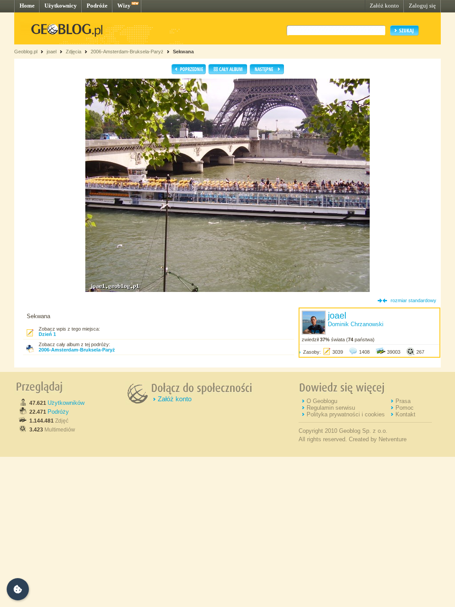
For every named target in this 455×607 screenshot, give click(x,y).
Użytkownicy (60, 5)
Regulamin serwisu (331, 407)
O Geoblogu (322, 401)
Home (27, 5)
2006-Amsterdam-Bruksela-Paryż (127, 51)
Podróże (97, 5)
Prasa (403, 401)
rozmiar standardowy (413, 300)
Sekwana (183, 51)
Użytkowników (66, 402)
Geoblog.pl (25, 51)
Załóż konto (384, 5)
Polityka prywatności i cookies (346, 414)
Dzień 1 (47, 334)
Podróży (58, 411)
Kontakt (405, 414)
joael (51, 51)
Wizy (124, 5)
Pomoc (404, 407)
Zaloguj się (422, 5)
